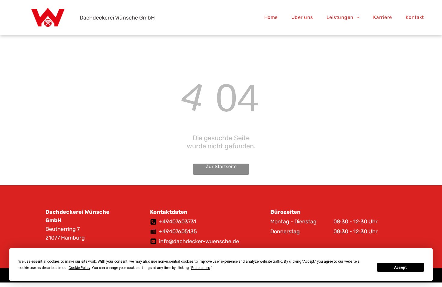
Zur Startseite (221, 166)
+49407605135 (178, 231)
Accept (400, 267)
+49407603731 (177, 221)
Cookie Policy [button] (79, 268)
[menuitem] (273, 17)
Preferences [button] (200, 268)
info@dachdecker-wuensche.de (199, 241)
